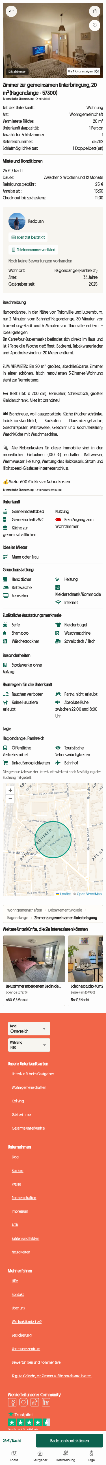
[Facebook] (12, 1403)
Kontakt (18, 1294)
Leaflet (65, 893)
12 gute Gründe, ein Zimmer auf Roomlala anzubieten (52, 1376)
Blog (15, 1157)
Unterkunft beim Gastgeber (33, 1074)
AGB (15, 1225)
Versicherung (22, 1335)
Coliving (18, 1101)
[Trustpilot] (29, 1429)
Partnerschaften (24, 1198)
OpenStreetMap (89, 893)
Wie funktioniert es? (27, 1322)
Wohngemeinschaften (29, 1087)
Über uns (18, 1308)
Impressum (20, 1211)
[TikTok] (35, 1403)
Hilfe (15, 1281)
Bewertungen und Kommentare (36, 1362)
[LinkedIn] (46, 1403)
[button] (10, 790)
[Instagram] (23, 1403)
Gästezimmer (22, 1115)
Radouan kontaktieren (69, 1440)
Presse (16, 1184)
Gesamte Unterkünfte (28, 1128)
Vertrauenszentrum (26, 1349)
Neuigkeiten (21, 1252)
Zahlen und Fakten (26, 1238)
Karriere (17, 1171)
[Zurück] (11, 18)
